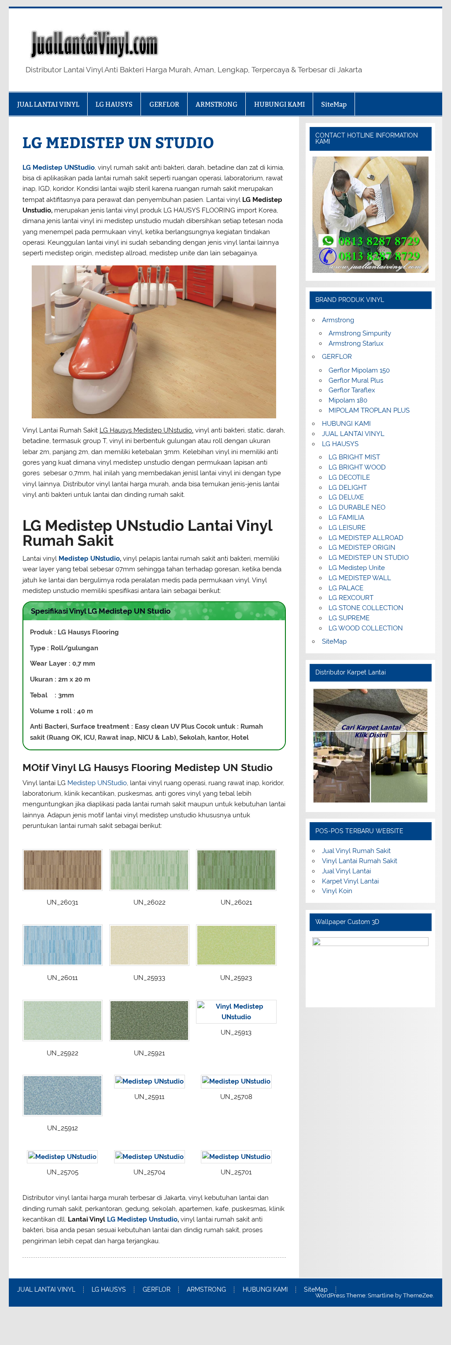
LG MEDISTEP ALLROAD (366, 538)
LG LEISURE (347, 528)
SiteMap (334, 104)
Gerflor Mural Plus (356, 380)
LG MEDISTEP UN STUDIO (369, 558)
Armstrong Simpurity (360, 333)
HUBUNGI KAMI (279, 104)
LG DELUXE (346, 497)
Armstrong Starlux (356, 343)
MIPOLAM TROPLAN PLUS (369, 410)
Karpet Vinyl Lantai (350, 881)
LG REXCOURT (351, 598)
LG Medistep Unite (357, 568)
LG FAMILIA (346, 518)
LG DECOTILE (349, 477)
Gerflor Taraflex (352, 390)
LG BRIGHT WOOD (357, 467)
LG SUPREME (349, 618)
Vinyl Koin (337, 891)
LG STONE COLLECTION (366, 608)
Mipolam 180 (348, 400)
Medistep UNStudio (97, 783)
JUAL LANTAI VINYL (48, 104)
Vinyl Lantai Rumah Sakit (359, 861)
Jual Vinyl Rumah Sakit (356, 851)
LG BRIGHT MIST (354, 457)
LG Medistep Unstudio (142, 1219)
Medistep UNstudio (89, 559)
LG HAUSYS (114, 104)
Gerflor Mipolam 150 (359, 370)
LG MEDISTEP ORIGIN (362, 547)
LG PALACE (346, 588)
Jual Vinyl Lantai (346, 871)
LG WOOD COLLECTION (366, 628)
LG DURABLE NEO (357, 507)
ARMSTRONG (216, 104)
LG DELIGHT (348, 488)
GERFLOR (164, 104)
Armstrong (338, 320)
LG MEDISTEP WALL (360, 578)
